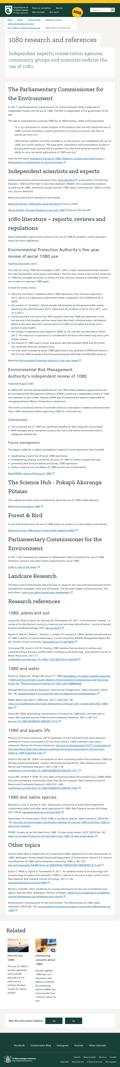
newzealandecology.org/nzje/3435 (41, 812)
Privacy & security (94, 1061)
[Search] (113, 10)
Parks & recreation (41, 7)
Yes (54, 1020)
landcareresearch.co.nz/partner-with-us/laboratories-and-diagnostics (57, 693)
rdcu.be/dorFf (53, 628)
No (73, 1020)
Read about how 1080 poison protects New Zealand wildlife (41, 530)
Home (10, 19)
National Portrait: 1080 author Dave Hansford (33, 203)
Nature (59, 7)
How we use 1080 (15, 958)
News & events (90, 1057)
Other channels (97, 1045)
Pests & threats (34, 19)
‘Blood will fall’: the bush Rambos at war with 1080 (36, 210)
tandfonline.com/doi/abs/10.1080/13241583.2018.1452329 (43, 659)
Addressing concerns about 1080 (45, 960)
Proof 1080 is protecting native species (24, 28)
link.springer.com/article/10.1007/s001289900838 (52, 683)
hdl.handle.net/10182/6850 (58, 641)
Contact (113, 1057)
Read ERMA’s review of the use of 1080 (29, 473)
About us (103, 1057)
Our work (54, 12)
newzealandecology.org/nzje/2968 (27, 882)
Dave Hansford (66, 180)
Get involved (38, 12)
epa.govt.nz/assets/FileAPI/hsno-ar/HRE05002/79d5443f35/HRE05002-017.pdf (54, 865)
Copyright (64, 1061)
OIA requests (110, 1061)
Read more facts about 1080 (24, 506)
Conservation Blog (40, 1045)
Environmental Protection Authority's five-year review (48, 360)
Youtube (78, 1045)
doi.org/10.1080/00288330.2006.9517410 (33, 721)
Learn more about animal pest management (45, 592)
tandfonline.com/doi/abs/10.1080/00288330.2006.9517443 (43, 788)
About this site (78, 1061)
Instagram (62, 1045)
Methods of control (54, 19)
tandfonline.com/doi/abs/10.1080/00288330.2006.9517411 (43, 770)
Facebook (19, 1045)
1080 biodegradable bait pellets (21, 23)
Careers (77, 1057)
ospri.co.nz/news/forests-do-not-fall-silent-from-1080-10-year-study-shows (51, 836)
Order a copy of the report (22, 567)
